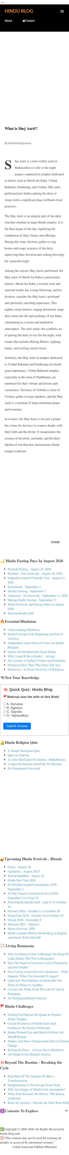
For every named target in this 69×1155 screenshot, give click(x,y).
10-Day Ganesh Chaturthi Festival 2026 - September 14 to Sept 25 (34, 895)
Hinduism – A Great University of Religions (36, 669)
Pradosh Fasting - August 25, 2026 (29, 569)
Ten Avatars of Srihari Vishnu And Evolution (36, 660)
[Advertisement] (34, 70)
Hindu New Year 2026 (21, 880)
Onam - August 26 (19, 867)
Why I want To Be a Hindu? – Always (31, 656)
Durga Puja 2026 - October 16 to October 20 (35, 915)
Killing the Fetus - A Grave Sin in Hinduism (36, 1050)
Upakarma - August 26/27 (24, 871)
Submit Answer (17, 726)
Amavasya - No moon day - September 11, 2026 (37, 595)
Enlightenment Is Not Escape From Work (34, 1085)
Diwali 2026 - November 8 (24, 920)
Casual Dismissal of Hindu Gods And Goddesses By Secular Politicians (32, 1025)
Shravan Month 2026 (21, 613)
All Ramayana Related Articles (27, 998)
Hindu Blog (19, 11)
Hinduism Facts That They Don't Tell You (34, 665)
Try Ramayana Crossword (24, 768)
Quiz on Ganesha (18, 755)
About (8, 21)
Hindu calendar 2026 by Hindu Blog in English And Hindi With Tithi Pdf (37, 935)
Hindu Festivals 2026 (21, 928)
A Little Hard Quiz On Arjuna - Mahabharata (36, 759)
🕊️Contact (28, 21)
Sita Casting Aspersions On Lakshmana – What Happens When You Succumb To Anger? (38, 973)
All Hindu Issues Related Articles (29, 1054)
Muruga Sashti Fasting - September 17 (32, 600)
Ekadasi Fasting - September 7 (27, 591)
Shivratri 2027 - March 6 (23, 924)
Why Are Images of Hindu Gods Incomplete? (36, 1089)
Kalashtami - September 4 (24, 586)
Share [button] (55, 542)
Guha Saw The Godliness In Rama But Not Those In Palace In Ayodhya (35, 982)
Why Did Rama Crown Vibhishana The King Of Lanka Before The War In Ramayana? (38, 956)
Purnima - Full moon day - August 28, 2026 (35, 573)
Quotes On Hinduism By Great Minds (32, 651)
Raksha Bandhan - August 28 (26, 875)
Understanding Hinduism (23, 629)
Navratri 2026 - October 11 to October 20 (34, 911)
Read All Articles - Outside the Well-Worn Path (38, 1102)
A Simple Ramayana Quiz (24, 750)
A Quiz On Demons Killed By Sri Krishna (35, 764)
